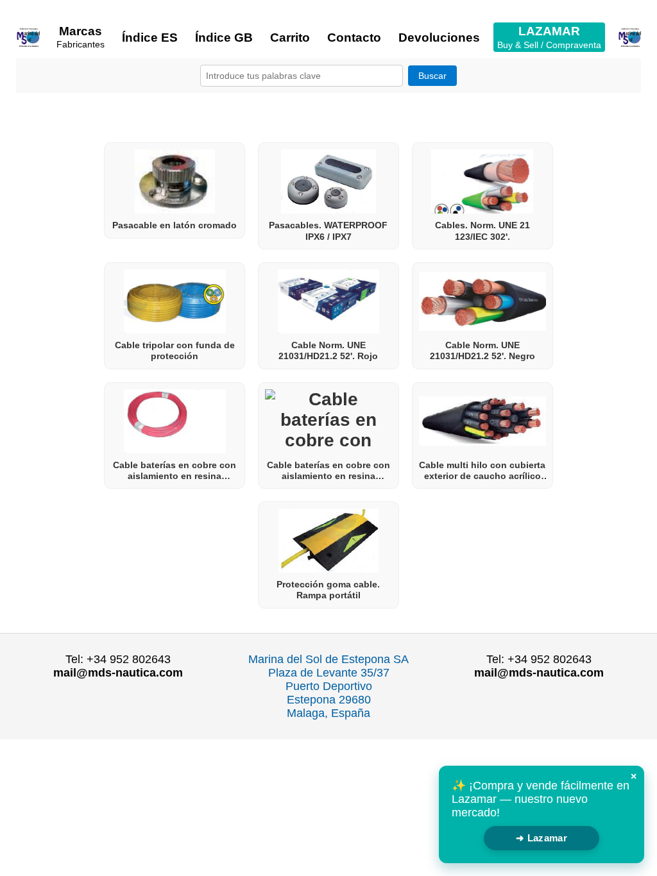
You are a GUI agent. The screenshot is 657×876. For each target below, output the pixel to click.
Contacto (354, 37)
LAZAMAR (549, 36)
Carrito (290, 37)
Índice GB (224, 37)
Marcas (80, 36)
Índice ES (150, 37)
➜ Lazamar (541, 837)
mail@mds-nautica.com (118, 672)
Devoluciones (439, 37)
